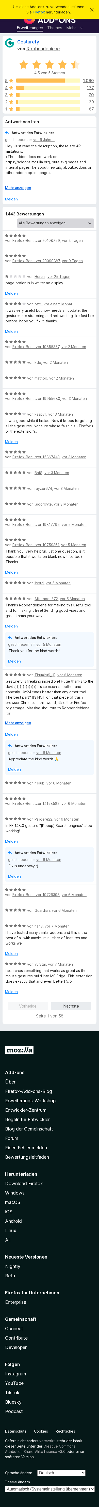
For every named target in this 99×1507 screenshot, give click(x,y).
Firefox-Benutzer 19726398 (36, 894)
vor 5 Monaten (74, 524)
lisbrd (39, 583)
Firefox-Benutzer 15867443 (36, 457)
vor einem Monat (58, 304)
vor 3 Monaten (74, 398)
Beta (10, 1275)
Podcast (14, 1411)
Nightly (12, 1266)
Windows (15, 1193)
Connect (14, 1328)
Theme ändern (17, 1482)
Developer (16, 1347)
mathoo (41, 378)
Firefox (39, 12)
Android (13, 1221)
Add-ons (15, 1072)
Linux (10, 1230)
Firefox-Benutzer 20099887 (36, 261)
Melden (11, 199)
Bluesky (13, 1402)
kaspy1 (40, 414)
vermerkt (47, 1441)
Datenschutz (15, 1431)
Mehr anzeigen (18, 187)
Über (10, 1082)
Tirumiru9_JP (45, 675)
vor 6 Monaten (69, 675)
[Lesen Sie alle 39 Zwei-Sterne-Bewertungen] (48, 102)
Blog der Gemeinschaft (29, 1129)
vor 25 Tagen (58, 276)
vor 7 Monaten (57, 926)
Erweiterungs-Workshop (30, 1100)
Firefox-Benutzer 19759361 (35, 545)
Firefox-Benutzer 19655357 (35, 346)
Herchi (40, 276)
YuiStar (40, 964)
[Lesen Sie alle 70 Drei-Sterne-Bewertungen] (48, 95)
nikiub (39, 783)
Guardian (42, 910)
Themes (54, 27)
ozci (38, 304)
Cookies (41, 1431)
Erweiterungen (30, 27)
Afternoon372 (46, 598)
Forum (11, 1138)
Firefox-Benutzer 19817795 (36, 524)
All (7, 1240)
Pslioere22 (43, 819)
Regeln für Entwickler (27, 1119)
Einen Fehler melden (26, 1147)
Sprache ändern (18, 1473)
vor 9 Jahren (44, 139)
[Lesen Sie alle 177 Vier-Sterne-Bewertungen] (48, 88)
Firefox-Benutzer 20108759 (36, 240)
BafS (38, 472)
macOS (12, 1202)
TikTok (12, 1392)
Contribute (16, 1338)
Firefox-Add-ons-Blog (28, 1091)
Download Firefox (24, 1183)
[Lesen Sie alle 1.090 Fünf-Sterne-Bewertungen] (48, 81)
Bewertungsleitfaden (27, 1157)
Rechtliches (65, 1431)
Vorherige (28, 1006)
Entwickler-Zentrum (25, 1110)
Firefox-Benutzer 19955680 (36, 398)
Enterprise (15, 1302)
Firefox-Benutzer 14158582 (35, 803)
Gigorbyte (43, 504)
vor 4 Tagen (72, 240)
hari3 (39, 926)
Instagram (15, 1373)
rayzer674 (43, 488)
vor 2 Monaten (73, 346)
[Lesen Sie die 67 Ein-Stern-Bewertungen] (48, 109)
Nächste (71, 1006)
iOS (8, 1211)
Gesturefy (28, 41)
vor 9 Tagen (72, 261)
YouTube (14, 1383)
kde (38, 362)
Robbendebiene (43, 48)
